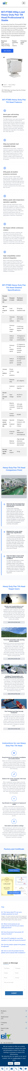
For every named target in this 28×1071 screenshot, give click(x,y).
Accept (17, 1063)
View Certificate (14, 892)
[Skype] (2, 1069)
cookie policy (17, 1058)
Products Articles (7, 86)
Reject (10, 1063)
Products (3, 1011)
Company (4, 1022)
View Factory (14, 870)
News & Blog (12, 84)
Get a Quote (7, 51)
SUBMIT (14, 993)
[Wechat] (21, 1069)
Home (4, 84)
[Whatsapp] (7, 1069)
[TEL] (16, 1069)
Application (4, 1017)
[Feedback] (25, 1069)
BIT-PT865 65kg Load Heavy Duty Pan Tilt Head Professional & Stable (13, 91)
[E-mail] (11, 1069)
